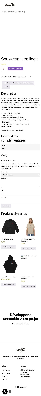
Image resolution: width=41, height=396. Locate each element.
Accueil (3, 12)
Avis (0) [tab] (6, 87)
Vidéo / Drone (6, 373)
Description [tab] (7, 83)
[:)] (5, 391)
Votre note (4, 172)
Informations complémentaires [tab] (23, 83)
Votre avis (4, 178)
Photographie (6, 370)
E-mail (3, 197)
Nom (3, 190)
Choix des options (8, 247)
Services (4, 379)
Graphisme (5, 376)
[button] (35, 5)
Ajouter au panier (15, 68)
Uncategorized (10, 12)
